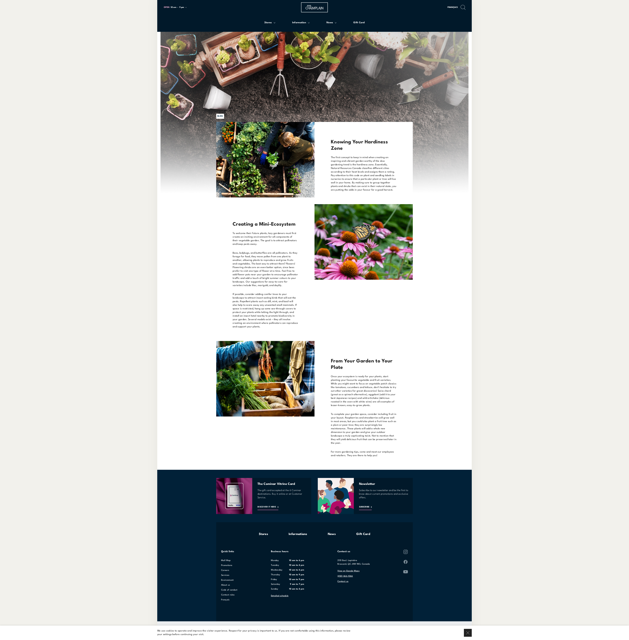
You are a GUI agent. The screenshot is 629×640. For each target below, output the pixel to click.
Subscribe (364, 507)
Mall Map (226, 560)
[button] (177, 7)
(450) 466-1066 (345, 576)
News (332, 534)
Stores (263, 534)
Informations (298, 534)
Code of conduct (229, 590)
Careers (225, 570)
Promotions (226, 565)
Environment (227, 580)
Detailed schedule (279, 596)
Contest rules (228, 595)
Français (453, 7)
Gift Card (363, 534)
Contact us (342, 581)
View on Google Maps (348, 571)
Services (225, 575)
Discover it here (266, 507)
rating (390, 172)
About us (225, 585)
